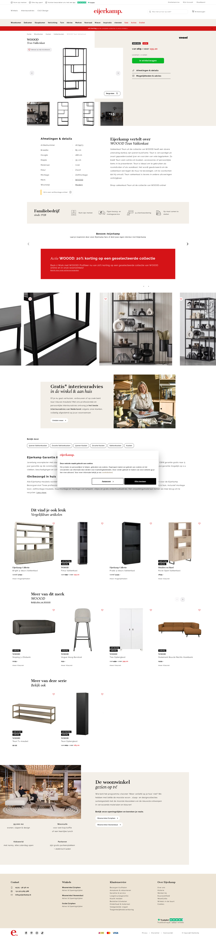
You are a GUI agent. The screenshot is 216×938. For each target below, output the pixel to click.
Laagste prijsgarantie (119, 896)
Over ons (161, 887)
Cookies (161, 904)
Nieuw (97, 23)
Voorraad (88, 23)
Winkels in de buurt (166, 901)
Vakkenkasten (59, 34)
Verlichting (52, 23)
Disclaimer (155, 933)
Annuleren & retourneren (120, 890)
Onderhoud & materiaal (120, 904)
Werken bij (162, 893)
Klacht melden (116, 898)
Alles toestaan (140, 481)
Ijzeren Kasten (81, 445)
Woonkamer (16, 23)
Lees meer (41, 492)
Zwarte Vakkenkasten (61, 445)
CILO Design (43, 10)
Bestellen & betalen (118, 901)
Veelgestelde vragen (119, 907)
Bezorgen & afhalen (118, 887)
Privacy (145, 933)
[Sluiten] (212, 28)
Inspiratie (107, 23)
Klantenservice (173, 2)
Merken (78, 23)
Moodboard (201, 2)
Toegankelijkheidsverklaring (122, 909)
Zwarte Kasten (98, 445)
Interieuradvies (27, 10)
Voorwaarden (168, 933)
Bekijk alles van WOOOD (41, 602)
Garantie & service (118, 893)
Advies (70, 23)
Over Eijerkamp (166, 882)
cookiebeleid (107, 472)
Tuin (62, 23)
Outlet (142, 23)
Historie (161, 890)
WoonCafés (162, 898)
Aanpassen (106, 481)
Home (29, 34)
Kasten (48, 34)
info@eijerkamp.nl (23, 895)
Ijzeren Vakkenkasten (38, 445)
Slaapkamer (40, 23)
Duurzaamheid (164, 896)
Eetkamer (28, 23)
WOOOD (79, 180)
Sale (126, 23)
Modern (79, 185)
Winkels (14, 10)
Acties (134, 23)
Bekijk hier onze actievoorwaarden (64, 270)
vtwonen (118, 23)
